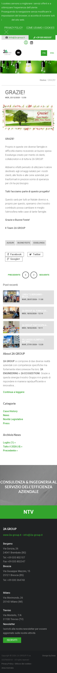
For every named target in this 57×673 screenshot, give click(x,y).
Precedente (4, 69)
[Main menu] (18, 50)
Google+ (15, 259)
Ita (44, 53)
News (6, 415)
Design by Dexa (48, 656)
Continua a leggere (13, 392)
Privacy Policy (13, 27)
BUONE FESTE (23, 243)
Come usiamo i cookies (40, 27)
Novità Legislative (13, 419)
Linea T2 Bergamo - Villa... (32, 295)
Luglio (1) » (9, 442)
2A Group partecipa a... (35, 325)
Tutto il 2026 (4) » (12, 446)
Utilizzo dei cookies (23, 664)
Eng (52, 53)
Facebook (15, 254)
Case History (10, 411)
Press (6, 423)
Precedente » (10, 450)
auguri (10, 243)
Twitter (36, 254)
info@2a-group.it (16, 37)
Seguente (52, 69)
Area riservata (8, 668)
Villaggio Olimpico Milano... (33, 341)
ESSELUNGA (39, 243)
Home (43, 80)
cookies (6, 19)
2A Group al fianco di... (35, 311)
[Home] (7, 53)
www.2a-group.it (12, 534)
